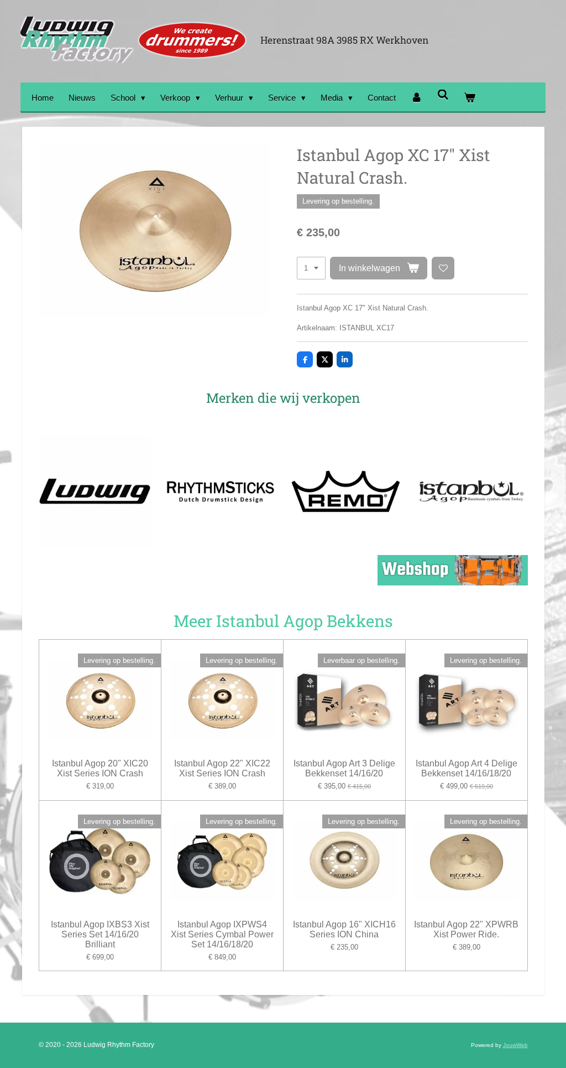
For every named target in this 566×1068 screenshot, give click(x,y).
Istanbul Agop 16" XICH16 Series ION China (344, 929)
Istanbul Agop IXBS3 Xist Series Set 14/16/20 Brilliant (100, 934)
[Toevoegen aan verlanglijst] (443, 268)
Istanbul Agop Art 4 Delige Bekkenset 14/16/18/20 (466, 768)
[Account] (416, 97)
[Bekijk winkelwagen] (469, 97)
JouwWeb (515, 1045)
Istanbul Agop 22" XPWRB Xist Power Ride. (466, 929)
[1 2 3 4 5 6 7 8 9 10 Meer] (311, 268)
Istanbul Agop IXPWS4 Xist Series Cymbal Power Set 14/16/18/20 (222, 934)
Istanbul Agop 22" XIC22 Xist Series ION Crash (222, 768)
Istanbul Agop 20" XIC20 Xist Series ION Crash (100, 768)
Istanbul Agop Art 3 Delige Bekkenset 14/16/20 (344, 768)
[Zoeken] (443, 95)
